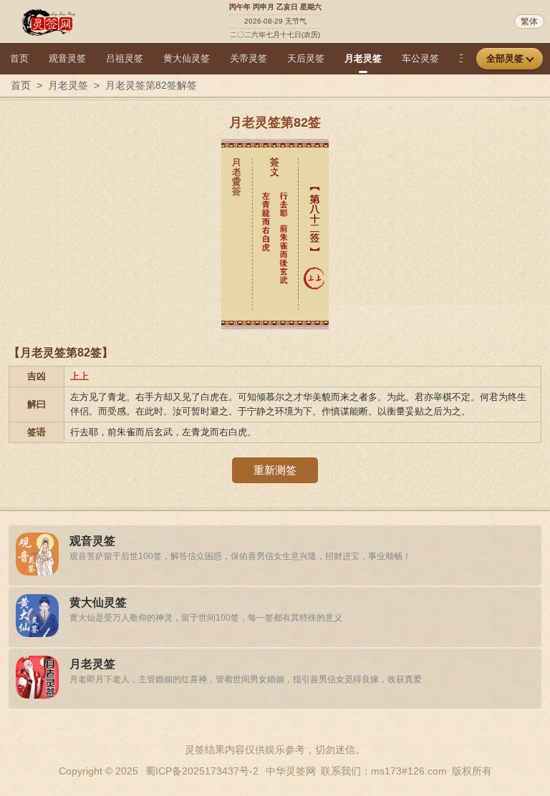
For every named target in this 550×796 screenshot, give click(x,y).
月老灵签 (363, 58)
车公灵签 (420, 58)
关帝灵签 (248, 58)
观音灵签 (67, 58)
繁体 (529, 21)
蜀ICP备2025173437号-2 (202, 771)
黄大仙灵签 (186, 58)
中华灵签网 (291, 771)
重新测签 (275, 470)
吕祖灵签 (124, 58)
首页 (19, 58)
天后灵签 (305, 58)
